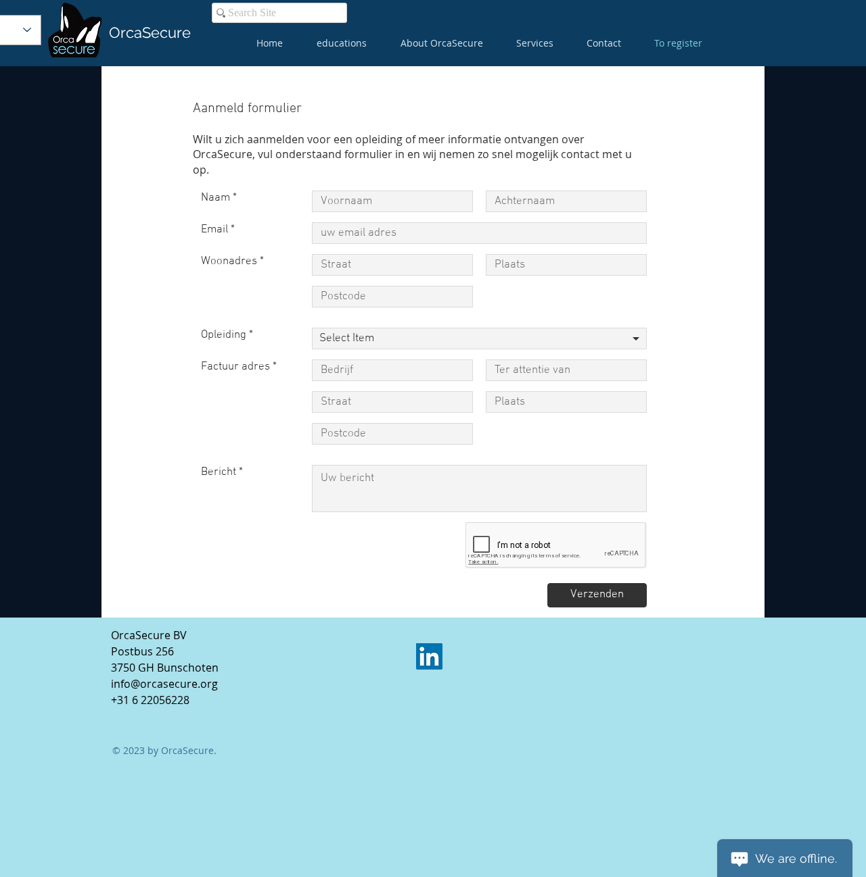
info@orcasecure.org (164, 683)
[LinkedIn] (429, 656)
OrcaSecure (150, 32)
